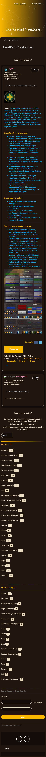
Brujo (4, 566)
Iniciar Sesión (6, 691)
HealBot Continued (18, 47)
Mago (5, 561)
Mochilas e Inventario (11, 465)
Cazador (5, 536)
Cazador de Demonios (10, 654)
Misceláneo (7, 506)
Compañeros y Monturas (11, 521)
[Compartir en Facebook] (36, 342)
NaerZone (6, 576)
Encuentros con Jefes (11, 455)
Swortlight (20, 377)
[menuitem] (36, 4)
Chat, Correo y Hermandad (13, 501)
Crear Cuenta (20, 691)
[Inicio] (23, 18)
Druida (32, 361)
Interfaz (6, 480)
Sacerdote (12, 361)
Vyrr (11, 69)
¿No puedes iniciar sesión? (11, 726)
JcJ (4, 490)
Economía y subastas (11, 511)
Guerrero (6, 526)
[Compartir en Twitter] (40, 342)
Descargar (14, 349)
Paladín (5, 531)
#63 (36, 70)
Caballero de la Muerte (11, 551)
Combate (28, 359)
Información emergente (11, 516)
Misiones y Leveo (9, 470)
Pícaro (5, 541)
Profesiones (7, 475)
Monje (4, 639)
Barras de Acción (9, 460)
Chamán (23, 361)
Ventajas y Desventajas (12, 495)
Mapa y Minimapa (9, 485)
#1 (37, 378)
